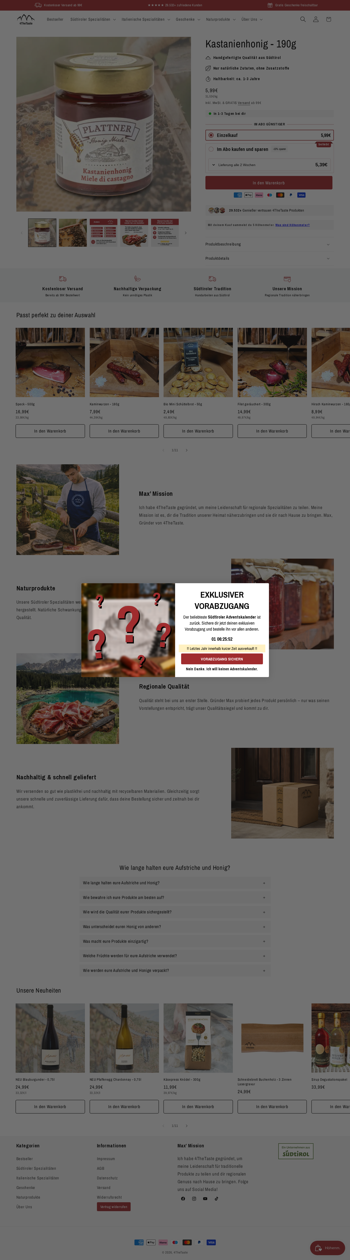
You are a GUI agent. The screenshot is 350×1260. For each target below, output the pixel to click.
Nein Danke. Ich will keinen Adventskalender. (222, 668)
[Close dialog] (264, 588)
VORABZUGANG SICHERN (222, 659)
